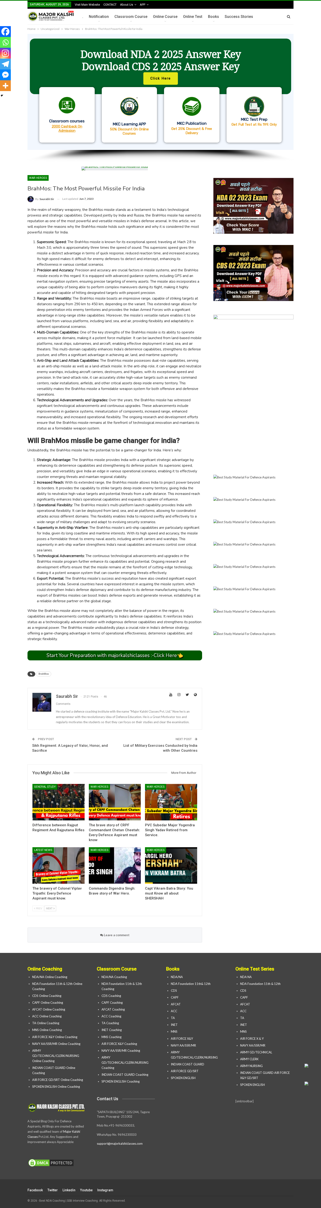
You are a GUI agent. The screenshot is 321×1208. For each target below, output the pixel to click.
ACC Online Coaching (47, 1016)
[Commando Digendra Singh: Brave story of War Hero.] (115, 865)
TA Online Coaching (45, 1023)
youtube (86, 1190)
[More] (5, 85)
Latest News (43, 850)
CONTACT (110, 4)
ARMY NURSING (251, 1066)
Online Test (192, 16)
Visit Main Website (87, 4)
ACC (174, 1011)
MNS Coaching (111, 1037)
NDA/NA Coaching (114, 977)
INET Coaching (112, 1030)
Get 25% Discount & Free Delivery (191, 131)
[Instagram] (5, 53)
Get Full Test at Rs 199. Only (254, 124)
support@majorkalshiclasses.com (120, 1143)
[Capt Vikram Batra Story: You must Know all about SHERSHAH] (171, 865)
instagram (105, 1190)
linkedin (69, 1190)
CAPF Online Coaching (47, 1002)
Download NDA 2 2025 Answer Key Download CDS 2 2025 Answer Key (160, 60)
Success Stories (239, 16)
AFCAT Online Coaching (48, 1009)
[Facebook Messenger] (5, 74)
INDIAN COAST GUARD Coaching (125, 1074)
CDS (174, 990)
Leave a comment (116, 935)
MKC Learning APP (129, 124)
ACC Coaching (111, 1016)
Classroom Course (130, 16)
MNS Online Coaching (47, 1030)
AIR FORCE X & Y (252, 1038)
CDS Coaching (111, 996)
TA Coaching (110, 1023)
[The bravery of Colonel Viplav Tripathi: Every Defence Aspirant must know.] (58, 865)
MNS (174, 1031)
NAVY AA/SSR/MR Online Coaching (56, 1044)
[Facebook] (5, 31)
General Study (45, 786)
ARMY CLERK (249, 1059)
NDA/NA (177, 977)
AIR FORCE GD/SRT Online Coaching (57, 1080)
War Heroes (38, 178)
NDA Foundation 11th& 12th (191, 984)
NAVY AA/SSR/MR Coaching (121, 1050)
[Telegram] (5, 64)
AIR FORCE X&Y (182, 1038)
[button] (160, 92)
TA (173, 1018)
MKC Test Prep (254, 119)
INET (174, 1025)
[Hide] (2, 95)
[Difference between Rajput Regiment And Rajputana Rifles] (58, 802)
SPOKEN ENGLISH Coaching (121, 1081)
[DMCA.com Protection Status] (50, 1163)
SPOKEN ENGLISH (183, 1078)
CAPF (175, 997)
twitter (52, 1190)
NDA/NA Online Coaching (49, 977)
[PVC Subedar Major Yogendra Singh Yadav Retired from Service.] (171, 802)
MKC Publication (192, 123)
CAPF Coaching (112, 1002)
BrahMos (44, 674)
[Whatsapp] (5, 42)
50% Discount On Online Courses (129, 131)
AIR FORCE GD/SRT (185, 1071)
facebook (35, 1190)
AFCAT (176, 1004)
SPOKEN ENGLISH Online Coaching (56, 1086)
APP (142, 4)
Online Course (165, 16)
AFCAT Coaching (113, 1009)
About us (126, 4)
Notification (99, 16)
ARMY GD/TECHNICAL (256, 1052)
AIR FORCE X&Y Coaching (119, 1044)
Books (213, 16)
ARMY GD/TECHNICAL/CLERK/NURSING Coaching (125, 1062)
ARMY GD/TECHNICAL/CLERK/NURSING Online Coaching (55, 1056)
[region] (160, 98)
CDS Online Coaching (46, 996)
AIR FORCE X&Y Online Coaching (54, 1037)
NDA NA (246, 977)
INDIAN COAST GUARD (188, 1064)
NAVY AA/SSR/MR (183, 1045)
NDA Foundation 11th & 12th (260, 984)
